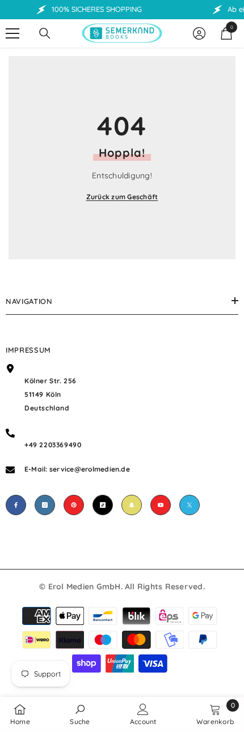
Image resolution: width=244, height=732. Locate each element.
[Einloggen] (199, 33)
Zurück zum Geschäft (122, 196)
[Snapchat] (131, 505)
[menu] (12, 33)
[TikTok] (102, 505)
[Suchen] (45, 33)
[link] (80, 714)
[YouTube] (160, 505)
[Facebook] (16, 505)
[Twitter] (189, 505)
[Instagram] (45, 505)
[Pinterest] (74, 505)
